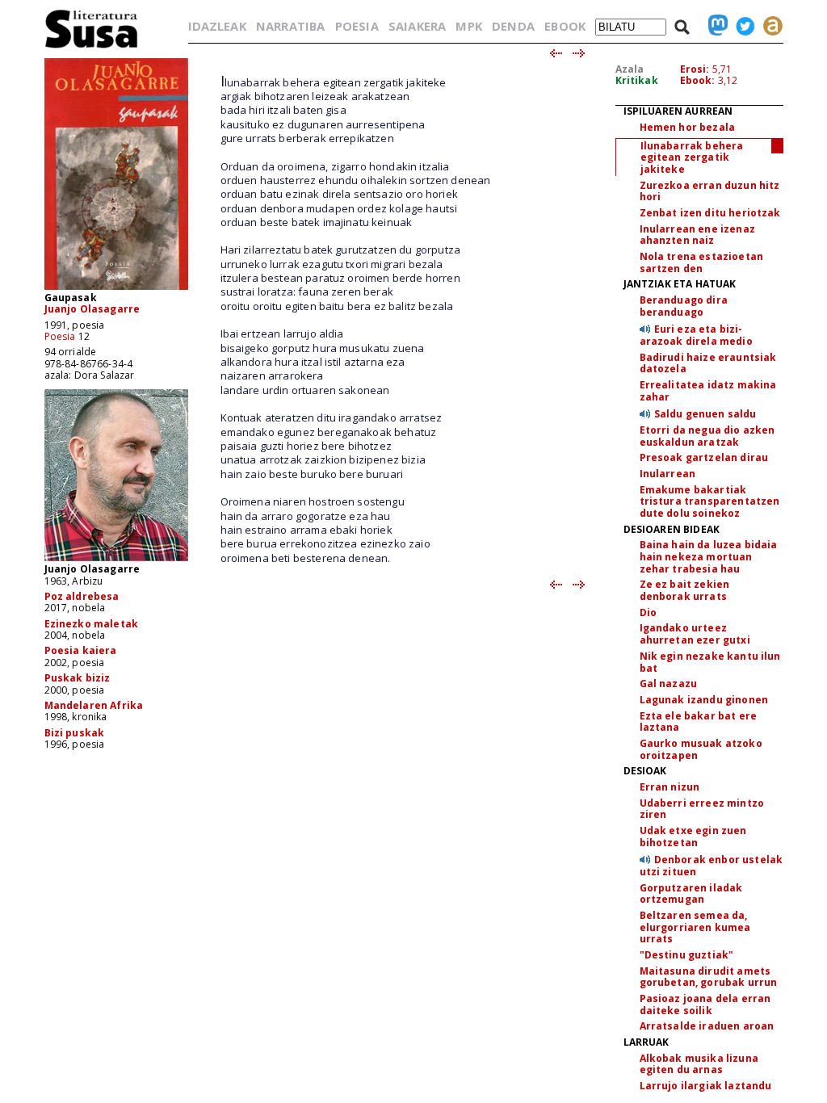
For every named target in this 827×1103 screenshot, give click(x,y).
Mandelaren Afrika (94, 705)
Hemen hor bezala (688, 127)
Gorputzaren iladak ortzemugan (691, 894)
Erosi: (695, 69)
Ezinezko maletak (91, 624)
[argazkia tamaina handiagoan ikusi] (116, 560)
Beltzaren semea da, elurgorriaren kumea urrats (695, 927)
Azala (629, 69)
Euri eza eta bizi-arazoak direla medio (696, 335)
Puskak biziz (77, 678)
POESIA (357, 26)
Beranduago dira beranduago (684, 306)
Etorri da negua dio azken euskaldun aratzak (707, 436)
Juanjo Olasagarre (92, 309)
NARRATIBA (290, 26)
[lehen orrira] (91, 47)
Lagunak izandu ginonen (704, 700)
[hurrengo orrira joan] (579, 54)
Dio (648, 612)
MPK (468, 26)
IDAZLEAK (217, 26)
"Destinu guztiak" (687, 955)
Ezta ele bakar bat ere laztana (699, 722)
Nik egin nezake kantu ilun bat (710, 662)
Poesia (60, 336)
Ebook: (698, 80)
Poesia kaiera (80, 650)
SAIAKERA (417, 26)
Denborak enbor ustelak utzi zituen (711, 866)
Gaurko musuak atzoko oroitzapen (701, 749)
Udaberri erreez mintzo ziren (702, 809)
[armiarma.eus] (769, 26)
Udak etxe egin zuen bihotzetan (693, 836)
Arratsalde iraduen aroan (707, 1026)
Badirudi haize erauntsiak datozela (708, 363)
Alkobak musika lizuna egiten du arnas (699, 1064)
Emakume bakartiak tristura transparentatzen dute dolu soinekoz (710, 501)
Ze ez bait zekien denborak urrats (685, 590)
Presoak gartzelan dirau (704, 457)
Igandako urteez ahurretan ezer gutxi (695, 634)
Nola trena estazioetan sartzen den (702, 262)
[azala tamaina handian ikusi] (116, 289)
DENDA (513, 26)
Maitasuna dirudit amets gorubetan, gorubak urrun (709, 977)
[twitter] (741, 26)
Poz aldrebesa (82, 596)
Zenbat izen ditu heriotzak (710, 213)
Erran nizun (670, 787)
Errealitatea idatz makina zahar (708, 391)
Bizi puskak (74, 733)
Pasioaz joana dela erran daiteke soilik (705, 1004)
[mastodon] (714, 26)
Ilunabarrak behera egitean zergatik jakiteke (692, 157)
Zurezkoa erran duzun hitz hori (710, 191)
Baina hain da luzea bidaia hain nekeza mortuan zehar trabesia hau (709, 556)
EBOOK (565, 26)
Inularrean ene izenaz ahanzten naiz (697, 235)
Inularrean (668, 473)
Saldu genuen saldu (705, 414)
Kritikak (636, 80)
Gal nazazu (669, 683)
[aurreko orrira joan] (555, 54)
